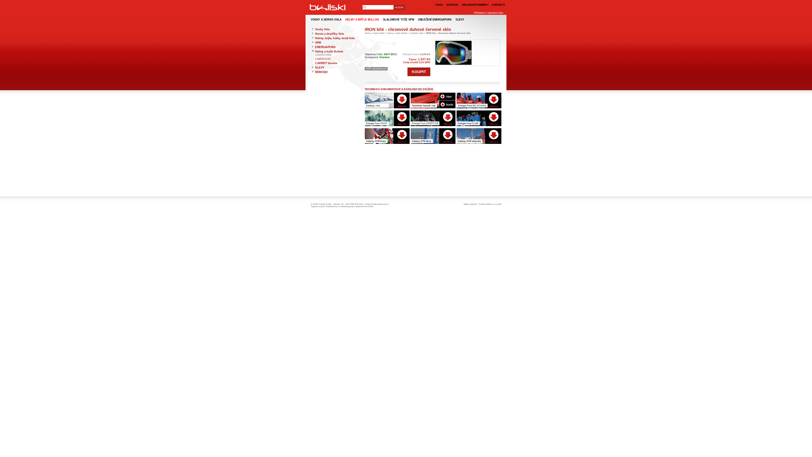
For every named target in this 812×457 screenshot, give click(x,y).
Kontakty (498, 4)
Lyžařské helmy (323, 55)
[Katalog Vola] (387, 100)
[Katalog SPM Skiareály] (479, 136)
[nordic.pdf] (447, 104)
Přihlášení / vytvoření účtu (488, 12)
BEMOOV (321, 72)
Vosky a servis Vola (326, 19)
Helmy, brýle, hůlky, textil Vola (335, 38)
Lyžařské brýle (323, 58)
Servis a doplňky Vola (329, 33)
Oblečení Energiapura (434, 19)
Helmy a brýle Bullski (329, 51)
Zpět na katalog (376, 68)
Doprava (452, 4)
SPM (318, 42)
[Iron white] (453, 52)
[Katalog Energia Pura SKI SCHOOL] (479, 100)
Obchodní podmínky (475, 4)
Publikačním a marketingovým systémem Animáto (350, 206)
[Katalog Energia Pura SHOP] (387, 118)
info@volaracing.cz (380, 204)
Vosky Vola (322, 29)
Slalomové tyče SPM (398, 19)
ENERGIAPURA (325, 47)
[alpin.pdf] (447, 96)
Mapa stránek (470, 204)
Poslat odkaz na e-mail (490, 204)
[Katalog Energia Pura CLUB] (479, 118)
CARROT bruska (326, 63)
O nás (439, 4)
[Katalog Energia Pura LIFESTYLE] (433, 118)
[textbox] (378, 7)
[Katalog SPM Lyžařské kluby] (387, 136)
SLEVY (319, 67)
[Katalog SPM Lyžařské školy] (433, 136)
